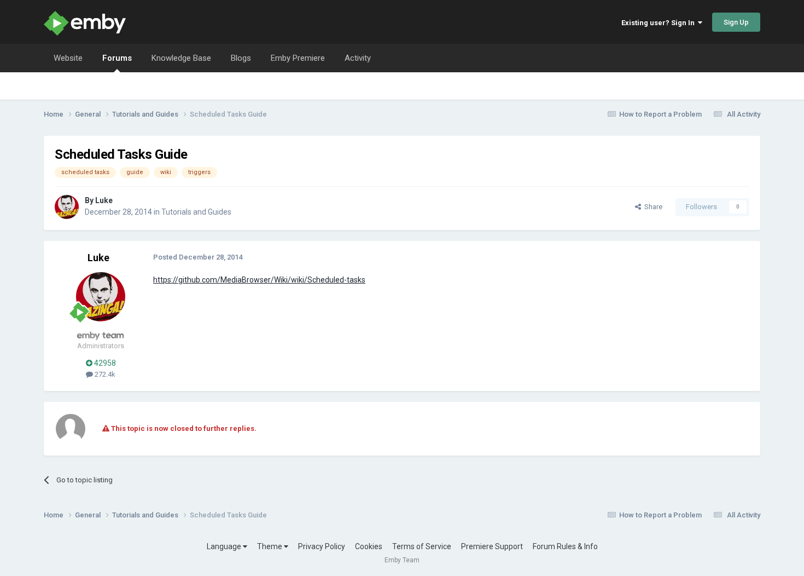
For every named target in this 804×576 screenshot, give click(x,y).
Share (651, 207)
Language (225, 546)
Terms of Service (421, 546)
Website (68, 58)
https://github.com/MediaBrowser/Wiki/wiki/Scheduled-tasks (259, 279)
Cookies (368, 546)
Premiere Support (492, 546)
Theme (270, 546)
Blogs (241, 58)
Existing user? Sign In (659, 23)
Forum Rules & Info (565, 546)
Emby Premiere (298, 58)
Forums (117, 58)
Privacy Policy (321, 546)
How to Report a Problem (660, 114)
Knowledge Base (181, 58)
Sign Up (736, 22)
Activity (358, 58)
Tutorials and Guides (196, 212)
